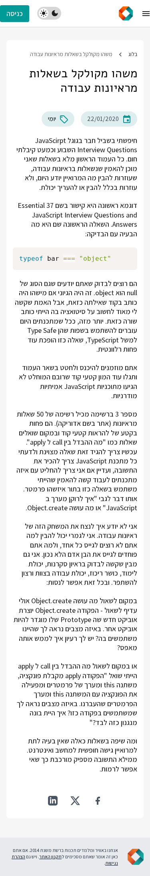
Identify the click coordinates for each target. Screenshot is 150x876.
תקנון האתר (50, 857)
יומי (52, 119)
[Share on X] (75, 801)
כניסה (14, 13)
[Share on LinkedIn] (53, 801)
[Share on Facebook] (98, 801)
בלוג (132, 54)
